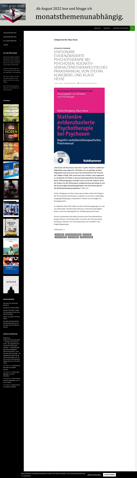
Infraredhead (71, 83)
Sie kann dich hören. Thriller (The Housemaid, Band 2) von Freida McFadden (11, 312)
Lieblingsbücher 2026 (9, 32)
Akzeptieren (109, 475)
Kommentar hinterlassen (88, 83)
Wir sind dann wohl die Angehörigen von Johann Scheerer (11, 380)
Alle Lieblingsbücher (9, 40)
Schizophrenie (73, 237)
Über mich (97, 28)
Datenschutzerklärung (120, 28)
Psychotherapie (61, 237)
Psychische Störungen (62, 48)
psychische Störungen (73, 234)
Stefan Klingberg (86, 237)
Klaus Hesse (59, 234)
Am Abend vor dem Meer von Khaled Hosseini (11, 367)
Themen (5, 45)
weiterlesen (59, 229)
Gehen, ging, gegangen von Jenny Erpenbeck (11, 374)
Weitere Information (94, 475)
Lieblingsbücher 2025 (9, 37)
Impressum (106, 28)
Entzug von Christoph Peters (11, 307)
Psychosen (87, 234)
